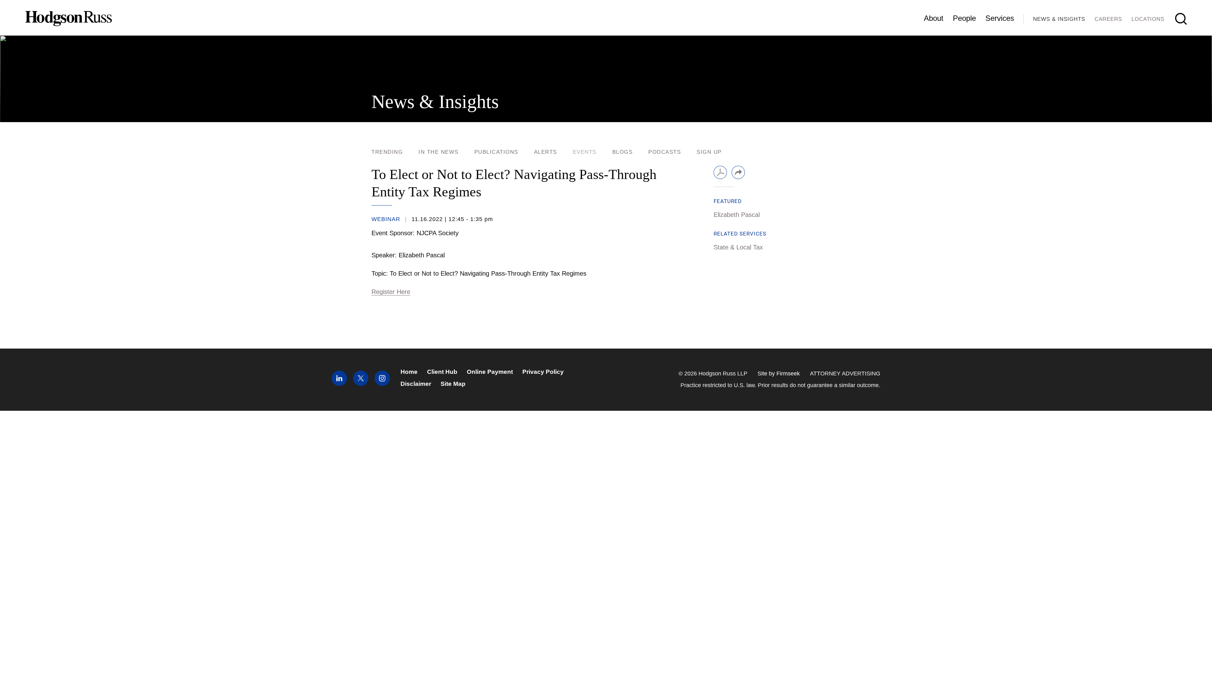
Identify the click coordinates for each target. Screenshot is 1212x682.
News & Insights (1059, 19)
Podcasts (664, 152)
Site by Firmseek (779, 373)
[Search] (1181, 19)
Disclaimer (416, 383)
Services (999, 18)
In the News (439, 152)
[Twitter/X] (360, 383)
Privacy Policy (543, 371)
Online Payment (490, 371)
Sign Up (709, 152)
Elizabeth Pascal (737, 214)
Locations (1148, 19)
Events (585, 152)
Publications (496, 152)
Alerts (545, 152)
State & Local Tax (738, 247)
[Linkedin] (339, 383)
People (964, 18)
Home (409, 371)
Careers (1108, 19)
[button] (738, 172)
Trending (387, 152)
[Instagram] (382, 383)
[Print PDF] (720, 172)
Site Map (453, 383)
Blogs (622, 152)
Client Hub (442, 371)
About (933, 18)
